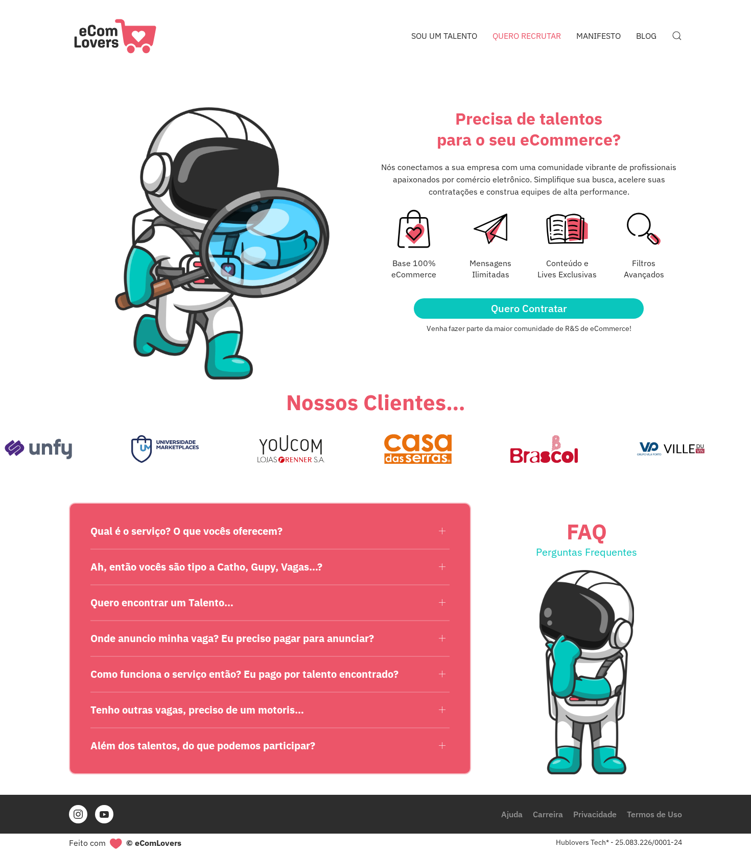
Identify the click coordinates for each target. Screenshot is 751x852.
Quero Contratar (529, 308)
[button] (677, 36)
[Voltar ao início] (115, 36)
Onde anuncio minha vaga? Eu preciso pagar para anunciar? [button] (232, 638)
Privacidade (595, 814)
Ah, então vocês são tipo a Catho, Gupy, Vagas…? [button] (206, 567)
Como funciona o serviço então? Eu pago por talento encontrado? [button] (244, 674)
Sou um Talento (444, 36)
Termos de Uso (654, 814)
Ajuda (512, 814)
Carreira (548, 814)
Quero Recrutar (526, 36)
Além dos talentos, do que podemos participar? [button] (202, 745)
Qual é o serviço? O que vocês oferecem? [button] (186, 531)
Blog (646, 36)
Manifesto (598, 36)
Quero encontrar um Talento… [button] (161, 602)
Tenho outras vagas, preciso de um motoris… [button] (197, 710)
